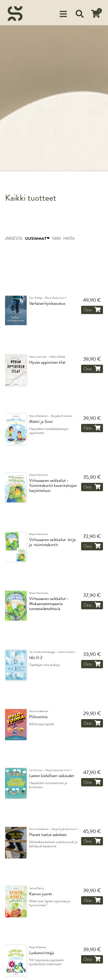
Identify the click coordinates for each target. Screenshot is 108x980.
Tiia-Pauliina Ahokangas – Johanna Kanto (52, 653)
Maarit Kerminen (38, 476)
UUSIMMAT (35, 239)
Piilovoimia (38, 717)
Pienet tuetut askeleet (48, 835)
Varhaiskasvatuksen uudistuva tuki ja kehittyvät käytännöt (53, 845)
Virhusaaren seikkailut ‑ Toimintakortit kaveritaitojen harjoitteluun (53, 486)
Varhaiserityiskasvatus (47, 304)
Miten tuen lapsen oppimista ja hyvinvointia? (49, 903)
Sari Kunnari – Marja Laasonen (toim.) (50, 771)
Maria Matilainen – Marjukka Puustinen (51, 416)
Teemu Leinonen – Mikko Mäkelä (47, 357)
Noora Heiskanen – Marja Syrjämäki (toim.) (53, 830)
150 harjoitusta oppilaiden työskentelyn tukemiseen (46, 963)
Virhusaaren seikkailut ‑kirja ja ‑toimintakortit (52, 543)
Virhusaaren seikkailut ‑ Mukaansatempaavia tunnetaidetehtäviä (48, 604)
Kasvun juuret (40, 894)
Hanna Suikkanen (38, 712)
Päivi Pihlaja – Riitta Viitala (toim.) (48, 298)
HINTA (69, 239)
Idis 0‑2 (35, 658)
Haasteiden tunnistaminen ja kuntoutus (48, 786)
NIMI (56, 239)
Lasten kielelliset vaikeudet (51, 776)
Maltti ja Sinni (41, 422)
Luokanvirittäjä (41, 953)
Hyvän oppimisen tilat (47, 363)
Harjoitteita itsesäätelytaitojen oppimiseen (49, 431)
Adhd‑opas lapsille (41, 724)
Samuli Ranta (36, 889)
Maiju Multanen (37, 948)
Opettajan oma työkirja (44, 665)
